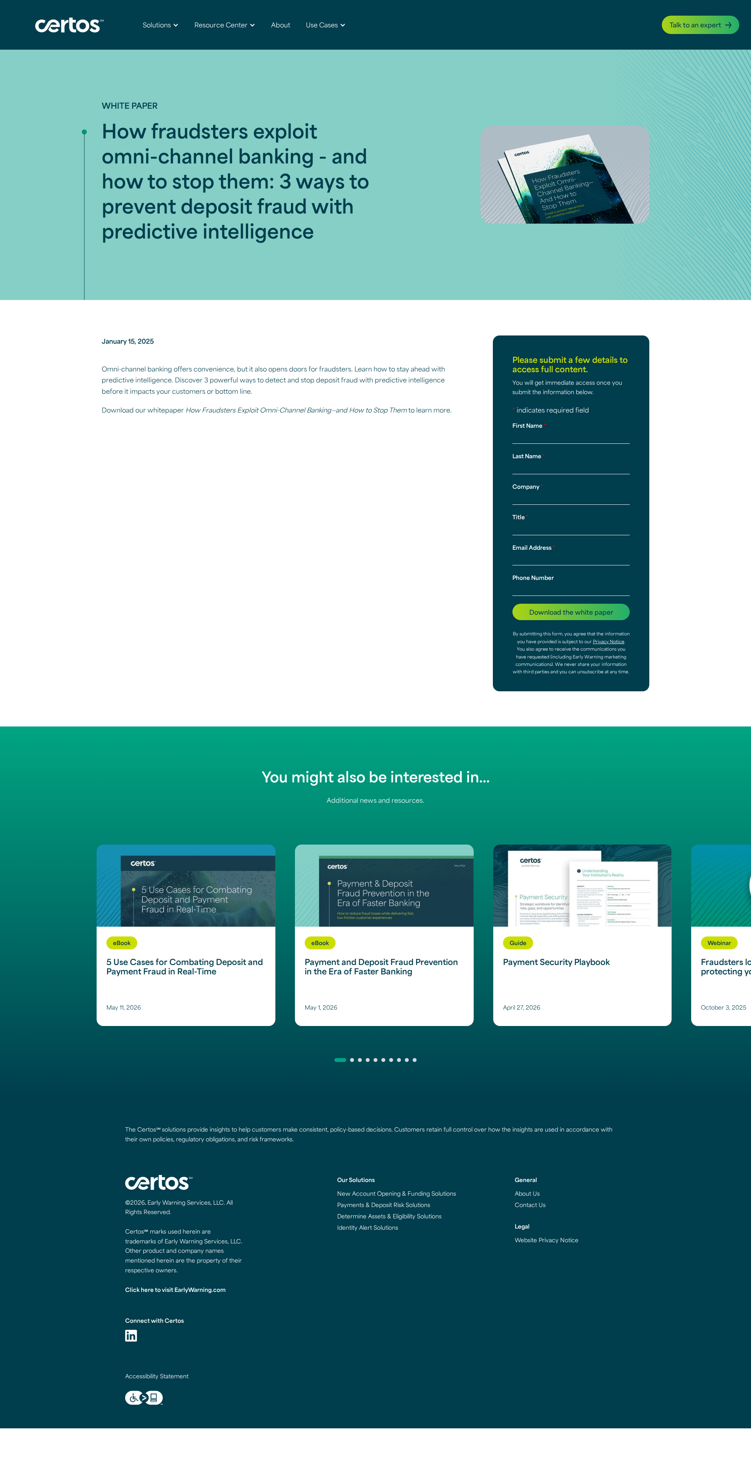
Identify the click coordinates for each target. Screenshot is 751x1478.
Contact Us (530, 1204)
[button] (161, 25)
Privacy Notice (608, 641)
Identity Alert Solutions (367, 1227)
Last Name (528, 455)
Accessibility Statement (157, 1375)
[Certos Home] (69, 25)
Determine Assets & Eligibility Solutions (389, 1216)
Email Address (533, 547)
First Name (529, 425)
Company (527, 486)
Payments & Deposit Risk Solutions (383, 1204)
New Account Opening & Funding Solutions (396, 1193)
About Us (527, 1193)
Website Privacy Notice (547, 1239)
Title (520, 516)
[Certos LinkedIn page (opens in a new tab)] (131, 1336)
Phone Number (533, 577)
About (280, 24)
